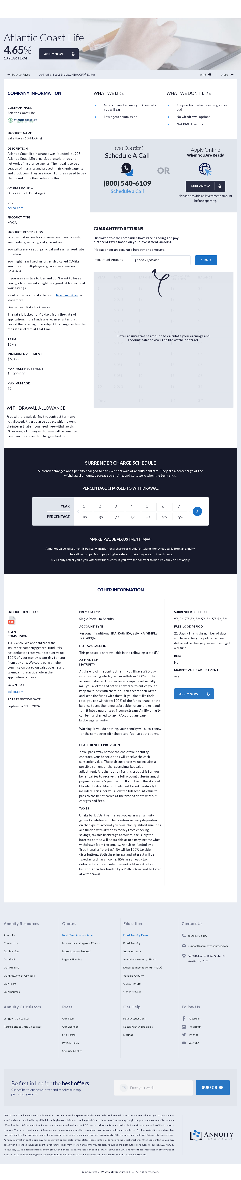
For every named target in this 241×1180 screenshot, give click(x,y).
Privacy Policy (70, 1042)
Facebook (195, 1018)
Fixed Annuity (131, 943)
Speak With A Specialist (138, 1026)
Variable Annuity (133, 975)
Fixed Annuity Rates (135, 935)
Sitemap (128, 1034)
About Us (10, 935)
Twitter (193, 1034)
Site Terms (69, 1034)
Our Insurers (12, 991)
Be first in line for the (50, 1083)
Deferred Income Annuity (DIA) (142, 967)
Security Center (72, 1050)
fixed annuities (67, 295)
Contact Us (11, 943)
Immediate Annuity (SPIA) (139, 959)
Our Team (10, 983)
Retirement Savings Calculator (22, 1026)
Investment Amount (108, 260)
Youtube (194, 1042)
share (225, 74)
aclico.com (15, 208)
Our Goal (9, 959)
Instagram (195, 1026)
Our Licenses (70, 1026)
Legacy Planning (72, 959)
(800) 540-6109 (127, 183)
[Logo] (211, 1132)
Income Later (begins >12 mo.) (81, 943)
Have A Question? (134, 1018)
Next (197, 511)
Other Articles (132, 991)
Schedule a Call (127, 191)
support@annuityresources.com (208, 945)
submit (206, 260)
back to (21, 74)
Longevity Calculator (16, 1018)
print (203, 74)
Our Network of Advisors (19, 975)
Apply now (53, 54)
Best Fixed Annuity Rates (78, 935)
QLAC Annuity (132, 983)
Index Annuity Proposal (76, 951)
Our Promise (11, 967)
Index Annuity (132, 951)
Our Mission (11, 951)
